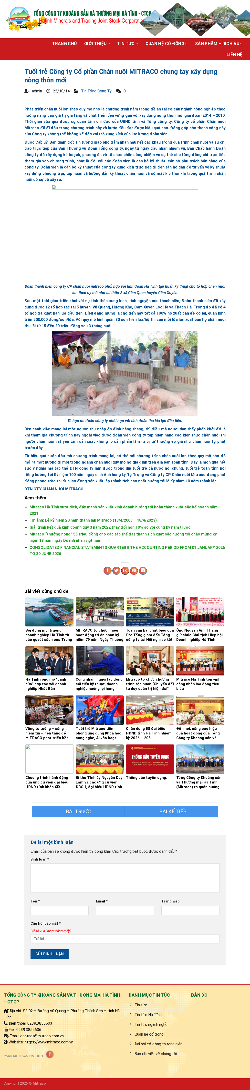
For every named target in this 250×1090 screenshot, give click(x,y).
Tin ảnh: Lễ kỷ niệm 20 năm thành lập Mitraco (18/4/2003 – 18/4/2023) (93, 520)
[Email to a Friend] (125, 571)
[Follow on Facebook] (50, 1054)
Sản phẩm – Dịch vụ (217, 43)
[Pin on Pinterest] (134, 571)
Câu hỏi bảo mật (46, 924)
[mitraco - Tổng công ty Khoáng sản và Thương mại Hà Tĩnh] (78, 19)
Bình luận (40, 859)
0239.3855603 (39, 1023)
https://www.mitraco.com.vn (49, 1042)
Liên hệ (234, 54)
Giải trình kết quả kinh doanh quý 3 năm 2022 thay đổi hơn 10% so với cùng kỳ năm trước (110, 527)
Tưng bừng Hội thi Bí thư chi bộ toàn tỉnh (171, 811)
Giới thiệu (95, 43)
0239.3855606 (28, 1029)
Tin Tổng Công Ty (96, 91)
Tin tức (126, 43)
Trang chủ (64, 43)
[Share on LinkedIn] (143, 571)
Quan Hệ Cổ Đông (165, 43)
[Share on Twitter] (116, 571)
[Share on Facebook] (108, 571)
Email (102, 901)
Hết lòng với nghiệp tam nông (78, 811)
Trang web (170, 901)
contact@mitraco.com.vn (42, 1036)
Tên (35, 901)
